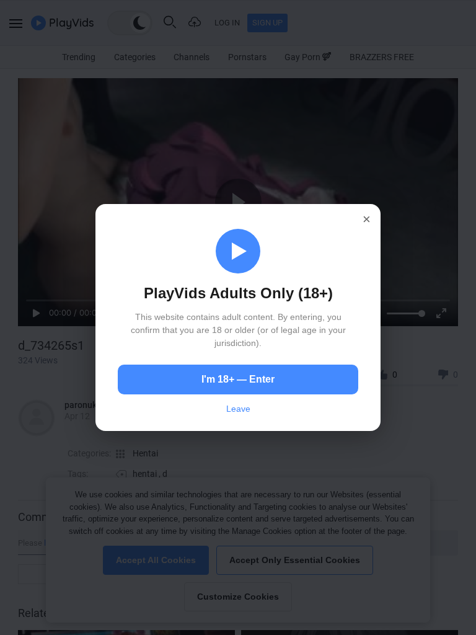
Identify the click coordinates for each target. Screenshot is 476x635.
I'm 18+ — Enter (238, 379)
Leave (238, 409)
